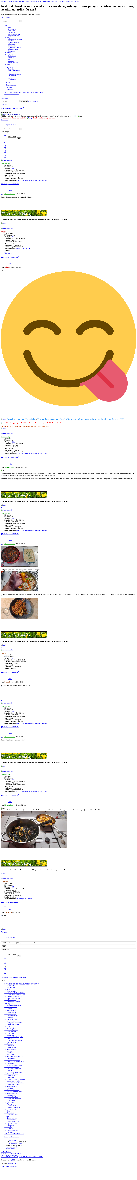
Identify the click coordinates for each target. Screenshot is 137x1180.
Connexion (11, 31)
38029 (13, 237)
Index (10, 27)
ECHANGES (12, 56)
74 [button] (5, 145)
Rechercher (24, 101)
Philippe (3, 231)
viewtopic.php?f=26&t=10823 (25, 898)
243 (13, 658)
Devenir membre (13, 62)
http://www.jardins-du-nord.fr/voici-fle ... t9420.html (31, 180)
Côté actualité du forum (15, 39)
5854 (13, 887)
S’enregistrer (12, 29)
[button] (5, 135)
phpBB (12, 1160)
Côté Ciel (11, 41)
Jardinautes (7, 52)
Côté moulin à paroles (14, 47)
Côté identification (13, 42)
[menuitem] (14, 74)
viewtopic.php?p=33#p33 (23, 248)
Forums (6, 37)
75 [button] (5, 147)
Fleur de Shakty (5, 163)
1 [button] (4, 142)
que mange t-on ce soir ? (12, 108)
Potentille (3, 653)
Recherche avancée (33, 101)
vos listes (11, 61)
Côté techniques (13, 49)
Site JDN (7, 64)
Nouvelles (11, 69)
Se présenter (11, 32)
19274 (13, 168)
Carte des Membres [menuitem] (14, 70)
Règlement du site (13, 36)
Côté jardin (11, 44)
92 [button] (5, 155)
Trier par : (20, 943)
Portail (6, 25)
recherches (11, 57)
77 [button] (5, 150)
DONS (10, 59)
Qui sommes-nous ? (14, 34)
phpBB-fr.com (12, 1163)
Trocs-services (8, 54)
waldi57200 (4, 882)
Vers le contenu (5, 17)
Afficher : (5, 943)
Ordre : (31, 943)
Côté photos (11, 51)
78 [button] (5, 152)
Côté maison (12, 46)
